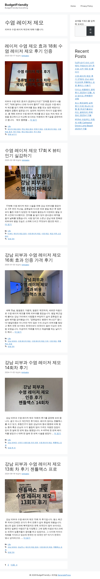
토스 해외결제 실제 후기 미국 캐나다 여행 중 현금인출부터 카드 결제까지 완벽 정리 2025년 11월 (84, 109)
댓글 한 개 (11, 448)
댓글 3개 (11, 239)
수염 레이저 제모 (50, 129)
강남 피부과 (12, 341)
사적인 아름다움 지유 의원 (28, 443)
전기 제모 (37, 132)
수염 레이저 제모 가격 (40, 341)
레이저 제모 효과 (14, 129)
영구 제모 (16, 132)
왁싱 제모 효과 (27, 132)
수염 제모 (45, 234)
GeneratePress (64, 575)
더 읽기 (33, 120)
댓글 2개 (11, 552)
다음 (14, 565)
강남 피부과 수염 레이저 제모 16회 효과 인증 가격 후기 (33, 257)
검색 (90, 31)
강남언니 (21, 547)
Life (9, 126)
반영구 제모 (38, 129)
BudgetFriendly (16, 5)
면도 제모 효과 (27, 129)
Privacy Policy (87, 6)
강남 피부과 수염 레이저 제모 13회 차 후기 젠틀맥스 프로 (33, 466)
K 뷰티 (10, 234)
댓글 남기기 (12, 134)
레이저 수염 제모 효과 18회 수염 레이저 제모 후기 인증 (34, 48)
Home (73, 6)
